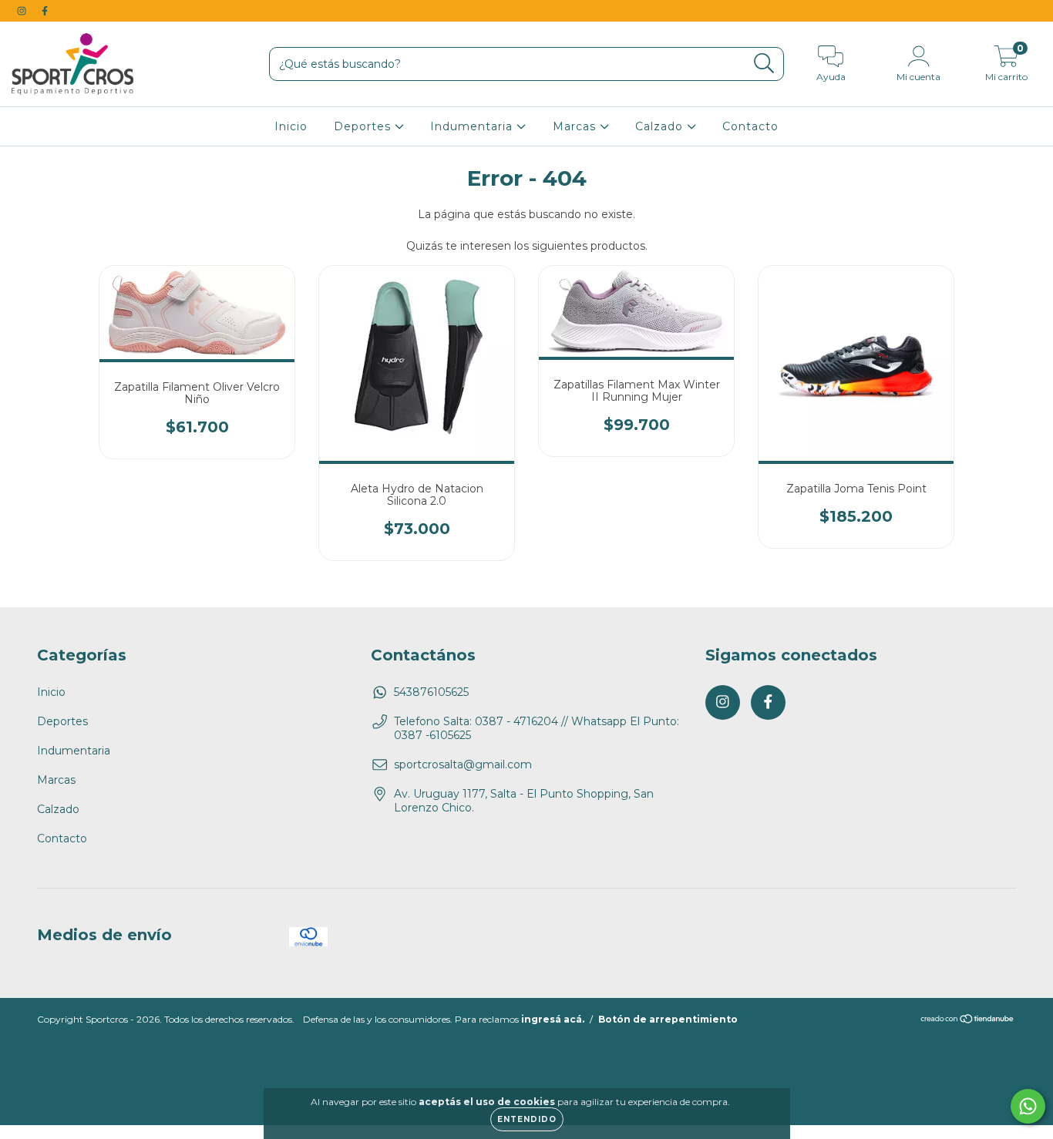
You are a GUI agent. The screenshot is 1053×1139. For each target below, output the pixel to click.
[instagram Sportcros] (23, 11)
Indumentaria (473, 126)
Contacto (750, 126)
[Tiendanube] (968, 1020)
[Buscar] (764, 63)
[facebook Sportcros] (45, 11)
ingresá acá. (552, 1019)
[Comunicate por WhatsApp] (1028, 1106)
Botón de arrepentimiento (668, 1019)
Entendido (527, 1119)
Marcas (576, 126)
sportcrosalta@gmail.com (463, 764)
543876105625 (431, 692)
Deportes (364, 126)
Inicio (291, 126)
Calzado (661, 126)
